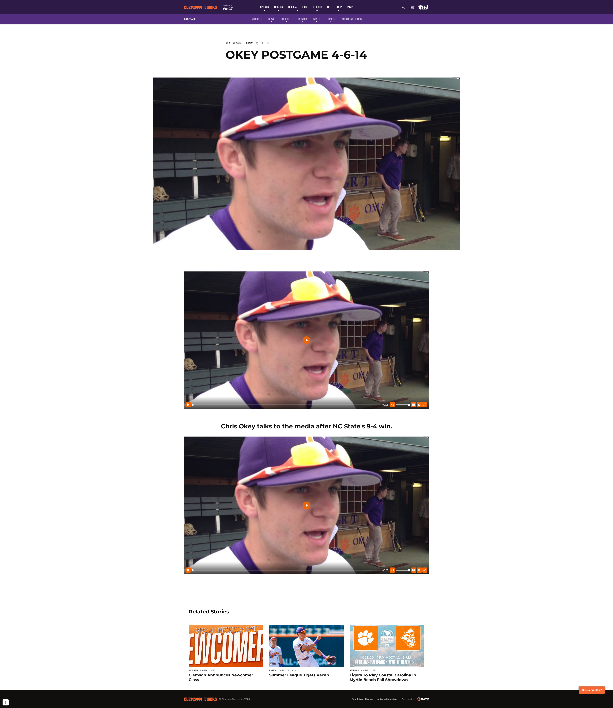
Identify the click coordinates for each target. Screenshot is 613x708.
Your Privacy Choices (362, 699)
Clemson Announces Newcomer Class (221, 677)
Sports (264, 7)
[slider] (286, 404)
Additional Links (352, 19)
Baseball (193, 670)
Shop (339, 7)
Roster (302, 19)
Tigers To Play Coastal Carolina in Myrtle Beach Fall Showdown (383, 677)
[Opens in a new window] (423, 7)
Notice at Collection (387, 699)
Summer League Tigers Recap (299, 675)
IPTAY (350, 7)
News (271, 19)
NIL (329, 7)
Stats (316, 19)
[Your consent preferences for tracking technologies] (6, 702)
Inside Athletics (297, 7)
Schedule (412, 7)
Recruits (317, 7)
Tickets (278, 7)
